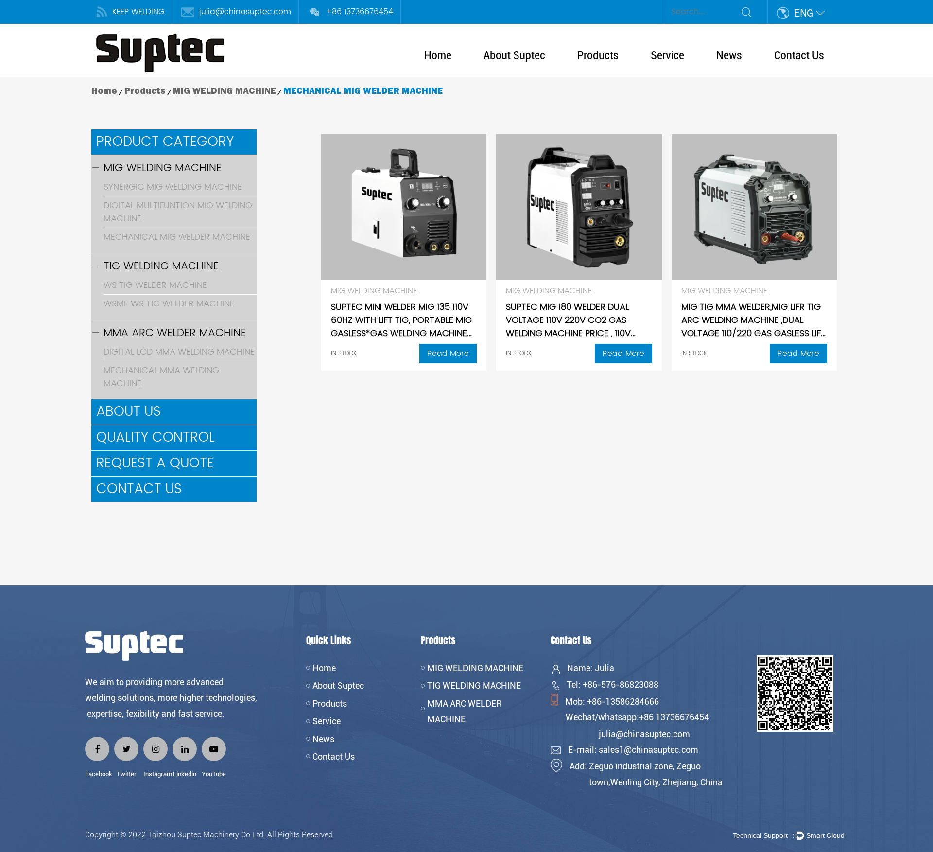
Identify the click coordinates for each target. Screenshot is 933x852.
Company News (742, 75)
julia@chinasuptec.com (245, 11)
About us (128, 412)
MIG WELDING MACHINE (614, 72)
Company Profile (511, 75)
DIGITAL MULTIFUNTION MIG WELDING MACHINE (178, 212)
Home (437, 55)
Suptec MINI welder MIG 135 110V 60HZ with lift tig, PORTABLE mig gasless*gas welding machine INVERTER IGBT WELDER (401, 327)
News (729, 55)
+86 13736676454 (359, 11)
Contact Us (799, 55)
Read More (448, 353)
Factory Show (508, 72)
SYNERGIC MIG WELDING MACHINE (173, 187)
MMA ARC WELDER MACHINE (625, 75)
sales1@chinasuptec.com (648, 750)
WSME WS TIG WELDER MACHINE (169, 304)
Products (598, 55)
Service (667, 55)
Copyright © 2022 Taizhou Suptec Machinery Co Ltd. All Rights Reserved (210, 834)
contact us (139, 489)
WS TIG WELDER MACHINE (155, 285)
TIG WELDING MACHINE (161, 266)
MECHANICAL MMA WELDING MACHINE (161, 376)
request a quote (155, 463)
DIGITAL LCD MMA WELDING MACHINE (179, 352)
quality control (155, 437)
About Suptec (514, 55)
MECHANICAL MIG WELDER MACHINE (177, 237)
